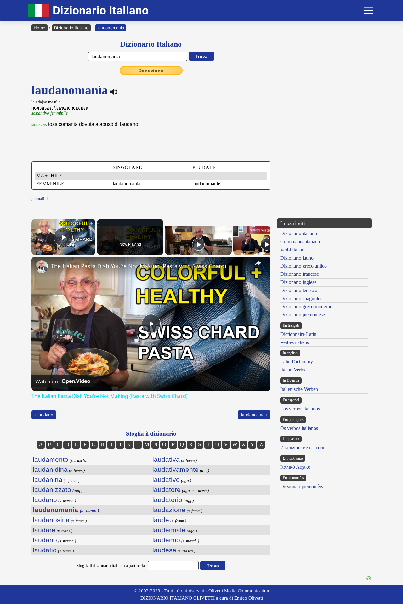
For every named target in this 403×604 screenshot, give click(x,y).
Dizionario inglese (298, 282)
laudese (164, 550)
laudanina (47, 479)
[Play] (198, 244)
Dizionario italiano (298, 233)
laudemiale (168, 529)
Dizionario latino (297, 258)
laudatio (45, 550)
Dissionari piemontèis (301, 486)
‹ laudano (44, 414)
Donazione (151, 70)
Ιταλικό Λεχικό (295, 467)
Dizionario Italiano (71, 27)
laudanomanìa (110, 27)
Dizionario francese (299, 274)
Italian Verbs (292, 369)
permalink (40, 198)
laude (160, 519)
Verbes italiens (294, 342)
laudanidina (50, 469)
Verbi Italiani (293, 249)
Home (39, 27)
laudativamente (175, 469)
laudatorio (167, 499)
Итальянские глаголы (303, 447)
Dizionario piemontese (302, 314)
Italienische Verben (299, 389)
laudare (44, 529)
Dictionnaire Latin (298, 334)
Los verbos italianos (300, 408)
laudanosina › (254, 414)
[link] (41, 266)
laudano (45, 499)
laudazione (168, 509)
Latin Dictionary (296, 361)
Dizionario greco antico (303, 265)
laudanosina (51, 519)
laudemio (166, 540)
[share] (258, 263)
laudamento (50, 459)
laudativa (166, 459)
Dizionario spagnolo (300, 298)
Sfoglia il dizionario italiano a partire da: (111, 565)
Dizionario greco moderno (306, 306)
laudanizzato (52, 489)
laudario (45, 540)
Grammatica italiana (300, 241)
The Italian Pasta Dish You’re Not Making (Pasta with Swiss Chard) (138, 266)
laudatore (166, 489)
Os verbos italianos (299, 428)
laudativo (166, 479)
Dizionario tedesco (298, 290)
